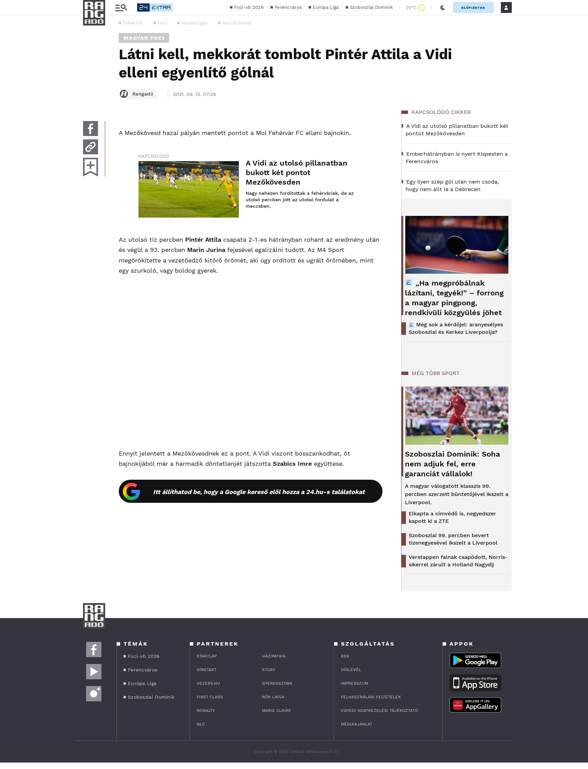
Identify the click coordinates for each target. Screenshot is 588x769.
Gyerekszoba (277, 683)
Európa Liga (326, 7)
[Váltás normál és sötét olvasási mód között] (443, 7)
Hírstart (206, 669)
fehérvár (133, 22)
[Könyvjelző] (90, 167)
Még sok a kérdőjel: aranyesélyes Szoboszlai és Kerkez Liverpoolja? (456, 328)
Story (268, 669)
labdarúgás (194, 22)
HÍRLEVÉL (351, 669)
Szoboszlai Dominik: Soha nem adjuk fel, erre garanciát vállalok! (452, 464)
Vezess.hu (208, 683)
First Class (210, 697)
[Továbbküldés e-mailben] (90, 146)
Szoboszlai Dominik (371, 7)
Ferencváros (288, 7)
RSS (345, 656)
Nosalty (206, 710)
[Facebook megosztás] (90, 128)
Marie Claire (276, 710)
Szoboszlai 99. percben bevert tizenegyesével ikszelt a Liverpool (453, 539)
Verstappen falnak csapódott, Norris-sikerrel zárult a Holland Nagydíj (458, 561)
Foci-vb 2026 (249, 7)
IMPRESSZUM (354, 683)
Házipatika (273, 656)
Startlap (207, 656)
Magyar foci (144, 38)
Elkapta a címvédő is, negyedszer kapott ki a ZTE (452, 517)
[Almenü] (121, 7)
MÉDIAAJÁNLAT (356, 724)
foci (162, 22)
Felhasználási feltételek (371, 697)
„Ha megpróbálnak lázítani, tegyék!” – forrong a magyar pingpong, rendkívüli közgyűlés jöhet (454, 298)
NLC (201, 724)
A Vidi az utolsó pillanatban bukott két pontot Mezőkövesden (296, 172)
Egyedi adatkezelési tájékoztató (379, 710)
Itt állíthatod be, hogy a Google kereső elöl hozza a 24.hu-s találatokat (259, 491)
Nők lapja (273, 697)
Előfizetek (473, 8)
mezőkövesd (236, 22)
